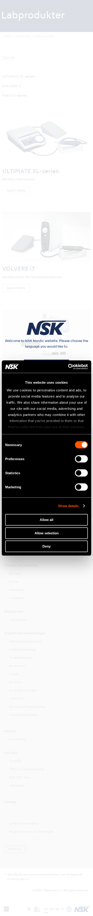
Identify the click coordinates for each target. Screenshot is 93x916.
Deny (46, 546)
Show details (68, 506)
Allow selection (47, 533)
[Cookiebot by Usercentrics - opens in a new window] (68, 367)
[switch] (81, 458)
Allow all (46, 520)
